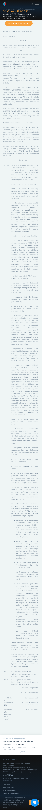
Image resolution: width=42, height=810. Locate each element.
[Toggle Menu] (37, 4)
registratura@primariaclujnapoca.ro (16, 767)
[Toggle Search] (32, 4)
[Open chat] (35, 803)
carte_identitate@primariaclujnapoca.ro (23, 772)
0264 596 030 (8, 778)
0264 (8, 775)
